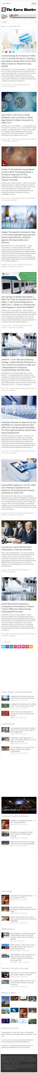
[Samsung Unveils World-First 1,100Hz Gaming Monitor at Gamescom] (5, 1021)
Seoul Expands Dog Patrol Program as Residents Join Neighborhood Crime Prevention (17, 1046)
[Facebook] (7, 646)
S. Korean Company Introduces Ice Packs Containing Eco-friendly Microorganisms (17, 1041)
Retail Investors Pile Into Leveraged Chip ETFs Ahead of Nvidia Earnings (22, 843)
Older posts (5, 642)
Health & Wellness (17, 570)
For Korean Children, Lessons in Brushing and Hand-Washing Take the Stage (23, 909)
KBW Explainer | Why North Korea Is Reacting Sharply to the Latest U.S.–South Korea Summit (22, 947)
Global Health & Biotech (20, 84)
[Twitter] (3, 646)
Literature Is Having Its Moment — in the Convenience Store (23, 821)
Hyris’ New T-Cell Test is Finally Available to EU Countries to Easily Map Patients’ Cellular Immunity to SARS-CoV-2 (17, 119)
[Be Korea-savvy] (19, 9)
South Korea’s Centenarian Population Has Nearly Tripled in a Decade (23, 974)
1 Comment (25, 962)
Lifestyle (25, 570)
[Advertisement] (19, 670)
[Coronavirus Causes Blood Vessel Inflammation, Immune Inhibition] (19, 532)
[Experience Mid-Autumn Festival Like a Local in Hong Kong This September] (14, 998)
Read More (12, 86)
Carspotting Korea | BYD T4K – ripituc (12, 1032)
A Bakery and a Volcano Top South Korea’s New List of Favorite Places (22, 697)
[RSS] (31, 646)
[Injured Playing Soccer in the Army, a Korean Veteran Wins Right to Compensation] (5, 748)
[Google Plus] (15, 646)
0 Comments (23, 700)
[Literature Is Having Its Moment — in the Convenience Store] (5, 824)
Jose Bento (4, 1045)
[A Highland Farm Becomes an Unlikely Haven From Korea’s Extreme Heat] (5, 705)
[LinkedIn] (11, 646)
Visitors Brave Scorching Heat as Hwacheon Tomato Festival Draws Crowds (22, 714)
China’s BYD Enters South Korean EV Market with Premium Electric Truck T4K (18, 1034)
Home (3, 26)
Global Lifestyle (31, 139)
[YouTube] (23, 646)
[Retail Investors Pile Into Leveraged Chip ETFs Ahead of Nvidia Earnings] (5, 843)
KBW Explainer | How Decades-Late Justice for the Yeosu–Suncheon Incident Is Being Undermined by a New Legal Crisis (22, 957)
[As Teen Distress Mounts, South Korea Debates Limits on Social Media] (14, 1010)
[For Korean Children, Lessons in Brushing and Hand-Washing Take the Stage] (5, 909)
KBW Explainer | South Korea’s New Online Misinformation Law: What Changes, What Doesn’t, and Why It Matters (22, 936)
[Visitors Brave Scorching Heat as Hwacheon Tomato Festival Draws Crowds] (5, 713)
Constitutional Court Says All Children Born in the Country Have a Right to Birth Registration (23, 730)
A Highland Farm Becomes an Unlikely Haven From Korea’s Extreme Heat (23, 705)
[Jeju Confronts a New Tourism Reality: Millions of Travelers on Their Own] (5, 1011)
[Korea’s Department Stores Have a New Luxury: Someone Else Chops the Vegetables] (5, 918)
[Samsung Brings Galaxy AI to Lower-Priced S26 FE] (14, 1021)
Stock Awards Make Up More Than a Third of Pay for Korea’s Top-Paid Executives (22, 983)
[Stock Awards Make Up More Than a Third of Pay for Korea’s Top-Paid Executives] (5, 982)
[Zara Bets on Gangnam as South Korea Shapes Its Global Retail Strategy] (5, 833)
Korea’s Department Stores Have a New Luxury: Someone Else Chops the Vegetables (23, 919)
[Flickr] (19, 646)
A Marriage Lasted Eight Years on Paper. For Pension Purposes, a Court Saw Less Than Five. (23, 740)
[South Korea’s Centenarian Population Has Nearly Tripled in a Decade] (5, 975)
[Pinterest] (27, 646)
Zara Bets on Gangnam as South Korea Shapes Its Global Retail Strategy (21, 834)
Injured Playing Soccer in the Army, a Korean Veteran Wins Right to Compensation (22, 749)
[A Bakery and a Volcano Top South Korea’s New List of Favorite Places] (5, 698)
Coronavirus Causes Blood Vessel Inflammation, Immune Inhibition (16, 548)
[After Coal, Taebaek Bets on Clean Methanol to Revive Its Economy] (32, 1021)
